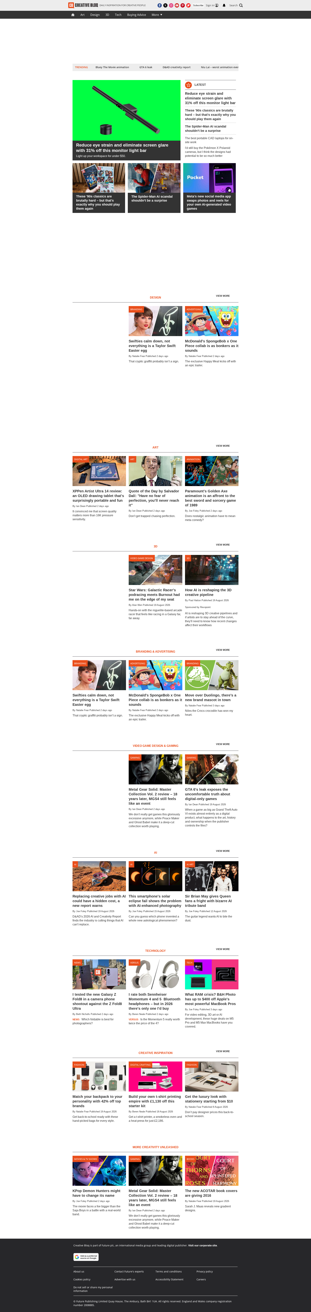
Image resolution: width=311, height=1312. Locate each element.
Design (95, 15)
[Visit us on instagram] (171, 5)
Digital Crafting (140, 1064)
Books (190, 1159)
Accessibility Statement (169, 1279)
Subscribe (198, 5)
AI (75, 864)
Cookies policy (81, 1279)
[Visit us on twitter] (165, 5)
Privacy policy (205, 1271)
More (155, 15)
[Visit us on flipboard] (188, 5)
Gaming (135, 757)
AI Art (190, 864)
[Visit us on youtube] (177, 5)
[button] (236, 5)
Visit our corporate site (202, 1245)
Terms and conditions (169, 1271)
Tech (118, 15)
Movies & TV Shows (85, 1159)
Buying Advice (136, 15)
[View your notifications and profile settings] (224, 5)
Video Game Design (141, 558)
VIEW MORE (223, 296)
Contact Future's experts (129, 1271)
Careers (201, 1279)
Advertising (194, 309)
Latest (200, 84)
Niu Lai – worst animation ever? (220, 67)
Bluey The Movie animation (112, 67)
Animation (193, 459)
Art (82, 15)
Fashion (79, 1064)
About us (78, 1271)
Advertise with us (124, 1279)
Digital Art (80, 459)
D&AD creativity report (177, 67)
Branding (136, 309)
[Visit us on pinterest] (183, 5)
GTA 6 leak (145, 67)
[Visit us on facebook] (159, 5)
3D (107, 15)
